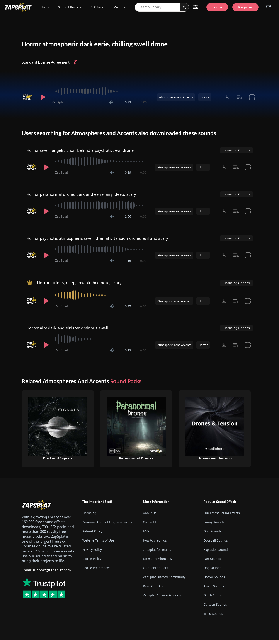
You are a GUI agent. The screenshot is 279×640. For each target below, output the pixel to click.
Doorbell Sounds (216, 540)
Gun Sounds (212, 531)
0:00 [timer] (144, 102)
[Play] (43, 97)
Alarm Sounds (214, 586)
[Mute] (110, 102)
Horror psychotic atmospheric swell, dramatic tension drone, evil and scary (97, 238)
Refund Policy (92, 531)
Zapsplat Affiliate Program (162, 595)
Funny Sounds (214, 522)
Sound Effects (68, 7)
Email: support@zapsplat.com (46, 570)
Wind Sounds (213, 613)
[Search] (184, 7)
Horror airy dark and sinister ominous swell (67, 328)
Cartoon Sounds (215, 604)
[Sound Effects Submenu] (82, 7)
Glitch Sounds (214, 595)
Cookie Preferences (96, 568)
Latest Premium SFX (157, 559)
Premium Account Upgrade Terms (107, 522)
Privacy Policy (92, 549)
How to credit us (155, 540)
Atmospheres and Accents (176, 97)
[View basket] (269, 7)
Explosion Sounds (216, 549)
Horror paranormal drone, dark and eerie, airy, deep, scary (81, 194)
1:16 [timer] (128, 260)
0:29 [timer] (128, 172)
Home (45, 7)
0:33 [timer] (128, 102)
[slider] (99, 91)
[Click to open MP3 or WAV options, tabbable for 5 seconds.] (227, 97)
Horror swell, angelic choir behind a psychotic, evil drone (80, 150)
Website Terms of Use (98, 540)
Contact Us (151, 522)
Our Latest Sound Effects (222, 513)
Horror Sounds (214, 577)
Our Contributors (155, 568)
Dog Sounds (212, 568)
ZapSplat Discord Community (164, 577)
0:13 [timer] (128, 350)
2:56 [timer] (128, 216)
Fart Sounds (212, 559)
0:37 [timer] (128, 306)
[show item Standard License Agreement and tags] (252, 97)
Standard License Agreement (46, 62)
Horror (204, 97)
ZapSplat (58, 102)
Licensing (89, 513)
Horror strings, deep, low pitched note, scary (79, 282)
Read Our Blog (153, 586)
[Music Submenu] (126, 7)
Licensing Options (236, 150)
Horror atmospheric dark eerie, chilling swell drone (95, 44)
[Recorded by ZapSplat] (28, 97)
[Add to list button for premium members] (239, 97)
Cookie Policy (91, 559)
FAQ (146, 531)
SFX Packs (98, 7)
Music (117, 7)
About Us (149, 513)
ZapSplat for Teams (157, 549)
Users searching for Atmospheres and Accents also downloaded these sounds (119, 134)
